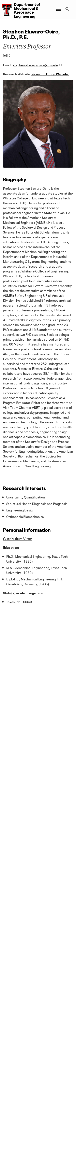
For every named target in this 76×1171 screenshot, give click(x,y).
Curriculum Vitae (17, 538)
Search (67, 7)
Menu (58, 7)
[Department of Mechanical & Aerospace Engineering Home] (6, 10)
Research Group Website (49, 73)
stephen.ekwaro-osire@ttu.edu (35, 64)
